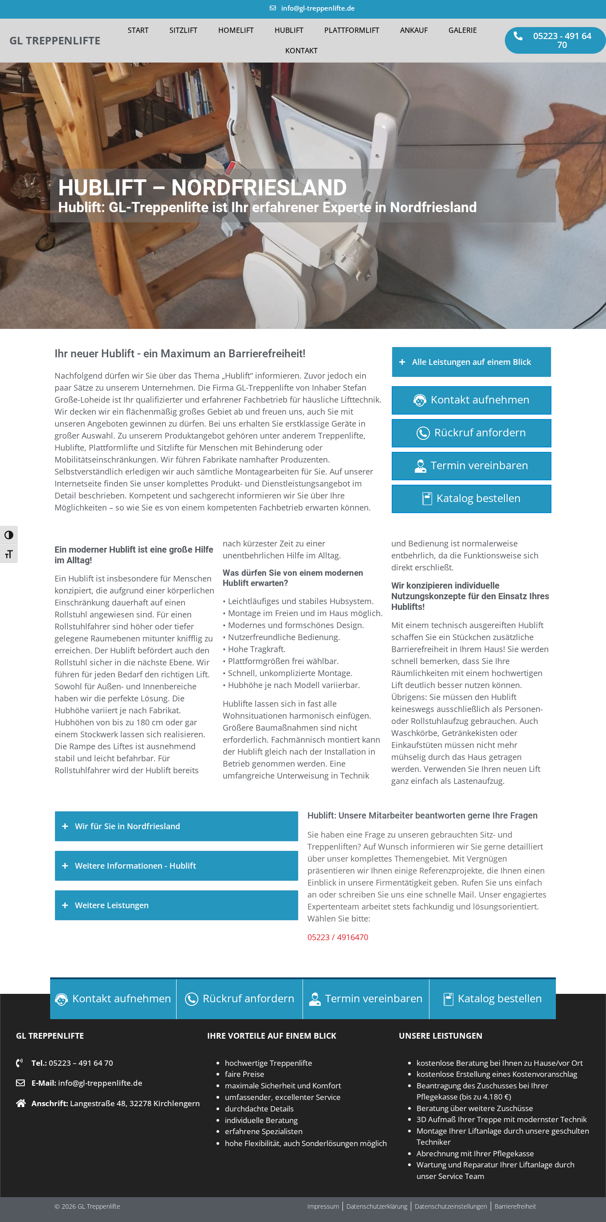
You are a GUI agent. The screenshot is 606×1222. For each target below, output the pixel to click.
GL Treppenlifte (54, 40)
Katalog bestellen (479, 497)
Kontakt (301, 50)
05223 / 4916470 (337, 937)
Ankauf (414, 30)
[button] (555, 40)
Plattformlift (351, 30)
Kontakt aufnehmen (480, 399)
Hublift (289, 30)
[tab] (471, 362)
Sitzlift (183, 30)
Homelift (236, 30)
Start (138, 30)
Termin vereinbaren (479, 465)
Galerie (463, 30)
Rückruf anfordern (480, 432)
